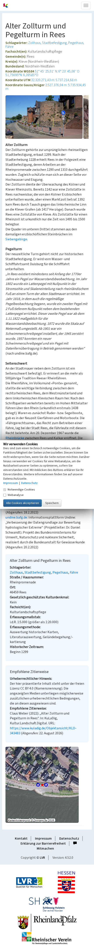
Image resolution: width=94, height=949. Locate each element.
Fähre (9, 46)
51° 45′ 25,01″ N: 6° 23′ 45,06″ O (57, 71)
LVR (42, 857)
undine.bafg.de (16, 517)
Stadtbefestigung (54, 42)
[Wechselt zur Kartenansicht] (47, 785)
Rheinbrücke (14, 438)
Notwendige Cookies (21, 489)
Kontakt (21, 838)
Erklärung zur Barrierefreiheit (43, 843)
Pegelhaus (75, 42)
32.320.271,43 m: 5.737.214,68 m (54, 80)
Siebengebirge (16, 239)
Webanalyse (16, 495)
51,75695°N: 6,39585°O (21, 75)
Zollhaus (34, 42)
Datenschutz (69, 838)
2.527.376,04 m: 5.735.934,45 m (45, 87)
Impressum (43, 838)
